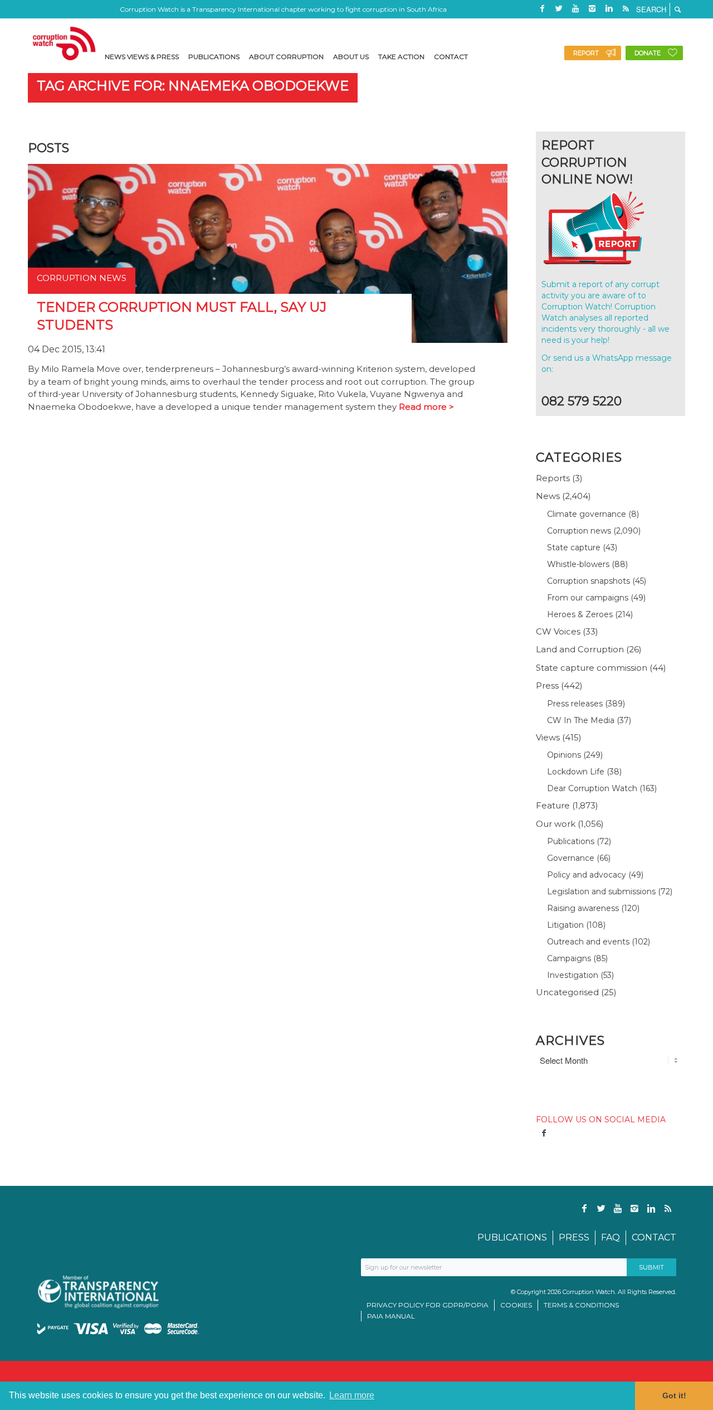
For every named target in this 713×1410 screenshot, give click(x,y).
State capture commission (591, 667)
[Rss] (625, 8)
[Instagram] (592, 8)
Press (547, 685)
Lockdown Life (575, 772)
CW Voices (558, 631)
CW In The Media (580, 720)
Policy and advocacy (586, 875)
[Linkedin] (608, 8)
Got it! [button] (674, 1395)
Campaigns (569, 958)
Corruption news (579, 531)
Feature (553, 805)
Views (548, 737)
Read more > (426, 406)
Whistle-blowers (578, 564)
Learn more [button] (351, 1395)
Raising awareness (583, 908)
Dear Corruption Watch (592, 788)
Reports (553, 478)
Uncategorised (567, 992)
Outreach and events (588, 942)
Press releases (575, 704)
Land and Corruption (580, 649)
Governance (570, 858)
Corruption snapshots (588, 581)
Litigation (565, 925)
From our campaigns (587, 598)
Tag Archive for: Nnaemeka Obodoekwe (193, 85)
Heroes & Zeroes (580, 614)
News (548, 496)
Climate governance (586, 514)
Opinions (564, 755)
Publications (570, 841)
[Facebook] (542, 8)
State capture (573, 547)
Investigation (572, 975)
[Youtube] (575, 8)
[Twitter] (558, 8)
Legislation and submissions (601, 891)
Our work (555, 823)
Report (586, 53)
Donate (647, 53)
